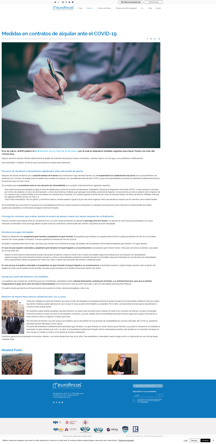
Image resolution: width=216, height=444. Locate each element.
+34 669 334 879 (72, 395)
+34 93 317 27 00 (59, 395)
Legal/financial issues (55, 39)
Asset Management (33, 39)
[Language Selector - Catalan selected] (57, 2)
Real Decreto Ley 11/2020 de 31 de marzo (56, 151)
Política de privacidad (126, 440)
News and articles (70, 39)
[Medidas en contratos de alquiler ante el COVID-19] (81, 95)
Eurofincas (44, 39)
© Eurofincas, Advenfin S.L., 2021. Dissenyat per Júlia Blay (144, 436)
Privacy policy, (68, 436)
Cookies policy (87, 436)
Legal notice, (77, 436)
